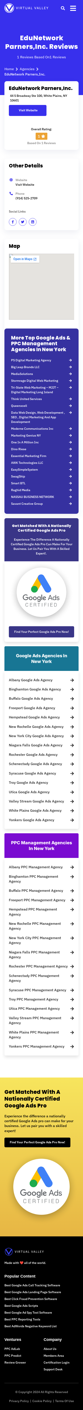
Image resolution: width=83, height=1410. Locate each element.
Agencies (27, 69)
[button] (62, 8)
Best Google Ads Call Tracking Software (32, 1285)
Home (9, 69)
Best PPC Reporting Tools (22, 1319)
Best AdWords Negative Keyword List (30, 1326)
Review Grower (15, 1362)
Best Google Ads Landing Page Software (32, 1292)
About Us (50, 1349)
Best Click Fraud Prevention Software (30, 1299)
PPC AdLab (12, 1349)
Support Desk (53, 1369)
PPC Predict (12, 1356)
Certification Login (56, 1362)
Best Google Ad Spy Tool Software (28, 1313)
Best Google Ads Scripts (21, 1306)
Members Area (54, 1356)
